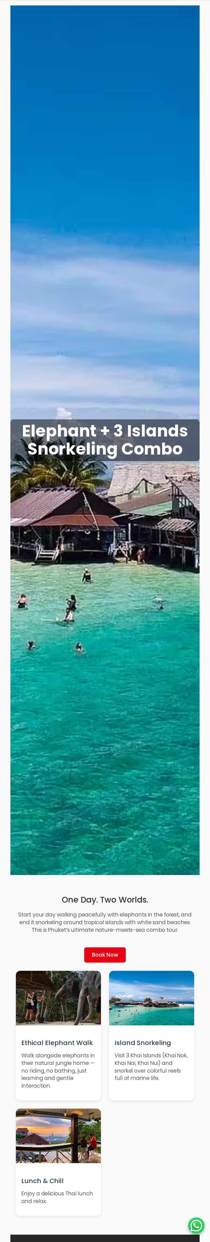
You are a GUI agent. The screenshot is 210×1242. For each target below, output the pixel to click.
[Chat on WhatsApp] (196, 1225)
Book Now (105, 955)
